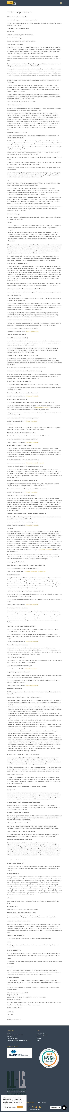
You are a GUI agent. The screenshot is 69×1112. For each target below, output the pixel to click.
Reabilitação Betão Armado (14, 1007)
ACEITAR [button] (20, 1107)
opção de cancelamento (46, 549)
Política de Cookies (41, 1102)
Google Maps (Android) (42, 1035)
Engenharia (10, 1014)
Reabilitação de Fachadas (14, 1019)
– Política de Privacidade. (32, 396)
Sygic (38, 1037)
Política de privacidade (27, 1102)
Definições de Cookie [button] (10, 1107)
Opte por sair (41, 571)
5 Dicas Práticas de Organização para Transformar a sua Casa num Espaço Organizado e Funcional (34, 1002)
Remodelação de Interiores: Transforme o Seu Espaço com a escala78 (26, 997)
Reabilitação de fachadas (14, 999)
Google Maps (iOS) (41, 1033)
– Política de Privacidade (30, 421)
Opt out (42, 463)
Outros (38, 1040)
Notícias (9, 1017)
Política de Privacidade (31, 571)
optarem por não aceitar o (42, 407)
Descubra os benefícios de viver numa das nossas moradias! (23, 1005)
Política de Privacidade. (32, 331)
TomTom (39, 1038)
